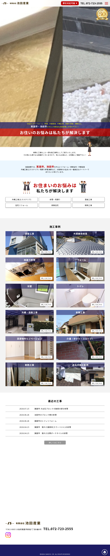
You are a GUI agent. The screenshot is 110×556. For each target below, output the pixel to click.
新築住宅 (55, 205)
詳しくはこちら (55, 442)
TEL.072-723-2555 (91, 3)
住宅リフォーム (21, 205)
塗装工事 (88, 199)
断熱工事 (88, 205)
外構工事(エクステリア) (21, 199)
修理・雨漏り (55, 199)
